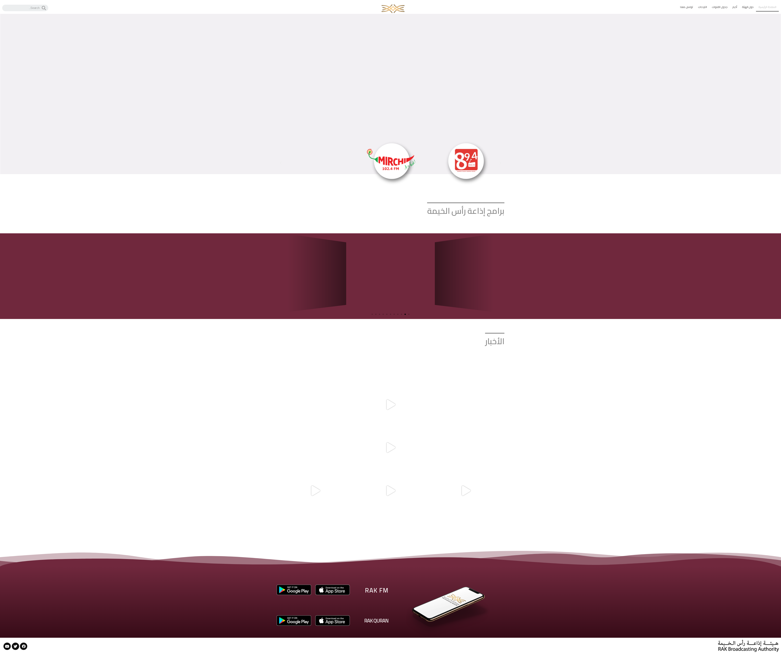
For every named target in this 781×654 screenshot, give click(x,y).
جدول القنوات (720, 6)
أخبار (734, 6)
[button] (500, 163)
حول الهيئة (748, 6)
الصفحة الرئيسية (767, 6)
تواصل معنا (686, 6)
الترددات (702, 6)
